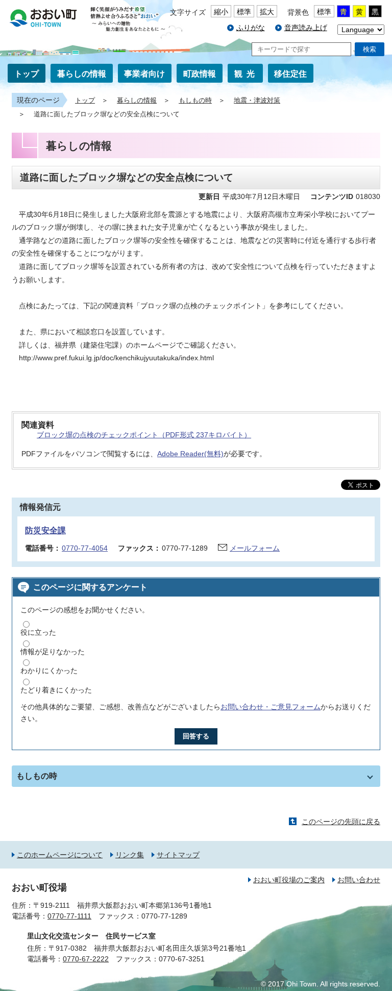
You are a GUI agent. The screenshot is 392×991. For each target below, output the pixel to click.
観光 (246, 73)
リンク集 (129, 855)
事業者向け (144, 73)
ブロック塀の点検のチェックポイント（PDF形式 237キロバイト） (144, 435)
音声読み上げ (305, 27)
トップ (26, 73)
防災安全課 (45, 530)
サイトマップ (178, 855)
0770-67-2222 (86, 959)
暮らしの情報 (81, 73)
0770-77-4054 (85, 548)
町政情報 (199, 73)
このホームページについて (60, 855)
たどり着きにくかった (56, 689)
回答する (196, 736)
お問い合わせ (358, 880)
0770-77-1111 (69, 916)
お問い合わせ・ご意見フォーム (270, 707)
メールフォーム (255, 548)
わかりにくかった (49, 670)
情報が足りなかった (52, 651)
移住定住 (290, 73)
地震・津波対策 (257, 100)
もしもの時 (195, 100)
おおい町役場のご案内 (289, 880)
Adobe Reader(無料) (190, 454)
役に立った (38, 632)
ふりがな (250, 27)
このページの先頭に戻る (341, 821)
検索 (369, 49)
